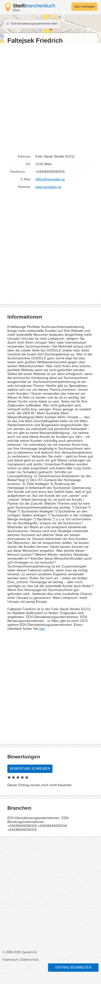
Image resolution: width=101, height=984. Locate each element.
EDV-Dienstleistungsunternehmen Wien (34, 23)
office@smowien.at (50, 179)
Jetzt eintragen (84, 6)
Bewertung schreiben (30, 768)
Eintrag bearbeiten (73, 967)
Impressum (10, 959)
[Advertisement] (50, 98)
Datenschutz (30, 959)
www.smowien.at (48, 187)
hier (42, 629)
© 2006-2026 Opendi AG (19, 952)
